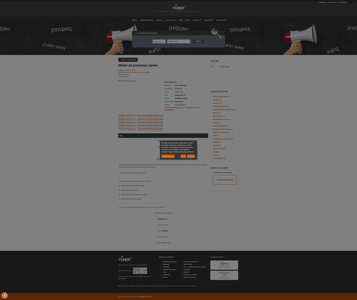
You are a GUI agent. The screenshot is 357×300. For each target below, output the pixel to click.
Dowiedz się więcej (168, 156)
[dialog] (178, 150)
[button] (4, 295)
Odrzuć (183, 156)
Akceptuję (191, 156)
